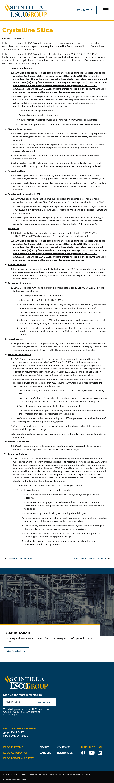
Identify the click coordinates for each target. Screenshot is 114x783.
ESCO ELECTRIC (13, 747)
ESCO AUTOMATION (15, 752)
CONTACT (83, 10)
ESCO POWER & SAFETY (18, 758)
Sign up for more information (22, 695)
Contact (63, 747)
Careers (45, 752)
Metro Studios (20, 780)
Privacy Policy (18, 712)
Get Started (14, 651)
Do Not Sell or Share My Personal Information (71, 774)
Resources (65, 752)
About (44, 747)
